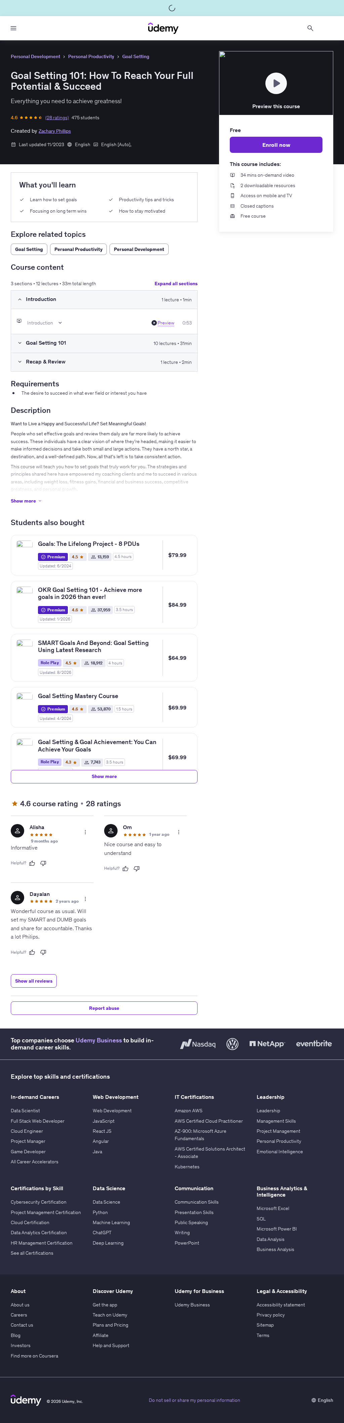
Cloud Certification (30, 1222)
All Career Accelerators (34, 1162)
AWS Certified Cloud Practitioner (209, 1121)
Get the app (105, 1305)
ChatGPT (102, 1233)
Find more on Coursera (34, 1356)
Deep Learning (108, 1243)
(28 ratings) (57, 118)
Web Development (112, 1111)
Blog (15, 1335)
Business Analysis (275, 1249)
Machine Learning (111, 1222)
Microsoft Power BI (277, 1229)
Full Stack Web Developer (37, 1121)
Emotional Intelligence (280, 1152)
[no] (43, 863)
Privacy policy (271, 1315)
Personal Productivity (91, 56)
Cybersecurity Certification (39, 1202)
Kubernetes (187, 1167)
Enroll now (276, 144)
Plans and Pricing (110, 1325)
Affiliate (101, 1335)
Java (97, 1152)
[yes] (32, 863)
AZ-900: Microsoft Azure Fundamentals (200, 1134)
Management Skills (276, 1121)
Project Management (278, 1131)
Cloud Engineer (27, 1131)
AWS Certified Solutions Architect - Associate (210, 1152)
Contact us (22, 1325)
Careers (19, 1315)
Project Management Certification (46, 1212)
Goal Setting (135, 56)
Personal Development (35, 56)
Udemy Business (99, 1040)
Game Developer (28, 1152)
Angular (101, 1141)
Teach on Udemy (110, 1315)
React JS (102, 1131)
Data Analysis (271, 1239)
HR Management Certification (42, 1243)
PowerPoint (187, 1243)
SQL (261, 1219)
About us (20, 1305)
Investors (21, 1345)
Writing (182, 1233)
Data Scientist (25, 1111)
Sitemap (265, 1325)
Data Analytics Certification (39, 1233)
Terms (263, 1335)
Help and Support (111, 1345)
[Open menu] (13, 28)
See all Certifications (32, 1253)
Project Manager (28, 1141)
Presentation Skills (194, 1212)
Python (100, 1212)
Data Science (106, 1202)
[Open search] (310, 28)
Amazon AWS (189, 1111)
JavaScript (104, 1121)
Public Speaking (191, 1222)
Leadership (268, 1111)
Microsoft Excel (273, 1208)
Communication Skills (197, 1202)
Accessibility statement (281, 1305)
